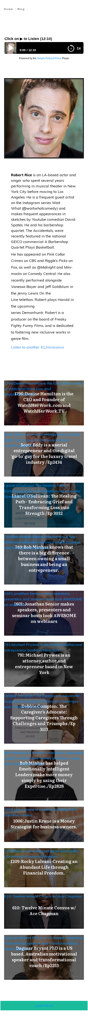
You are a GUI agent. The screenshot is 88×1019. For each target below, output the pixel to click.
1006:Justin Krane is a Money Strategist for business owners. (40, 812)
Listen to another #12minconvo (37, 347)
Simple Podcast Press (49, 58)
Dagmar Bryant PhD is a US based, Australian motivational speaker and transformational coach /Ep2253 (43, 943)
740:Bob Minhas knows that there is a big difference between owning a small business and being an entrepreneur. (42, 542)
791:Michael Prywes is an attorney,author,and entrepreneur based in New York (43, 647)
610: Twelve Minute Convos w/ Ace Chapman (43, 896)
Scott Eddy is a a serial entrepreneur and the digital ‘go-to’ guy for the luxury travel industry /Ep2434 (42, 440)
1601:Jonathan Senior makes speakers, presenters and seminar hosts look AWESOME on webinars (43, 599)
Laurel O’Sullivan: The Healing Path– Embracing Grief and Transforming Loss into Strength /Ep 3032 (42, 491)
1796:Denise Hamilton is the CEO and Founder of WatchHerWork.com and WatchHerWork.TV (43, 389)
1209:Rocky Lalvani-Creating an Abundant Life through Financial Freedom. (41, 854)
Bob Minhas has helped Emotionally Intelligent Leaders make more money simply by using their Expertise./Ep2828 (43, 758)
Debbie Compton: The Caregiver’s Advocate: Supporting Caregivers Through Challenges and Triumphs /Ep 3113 (41, 701)
